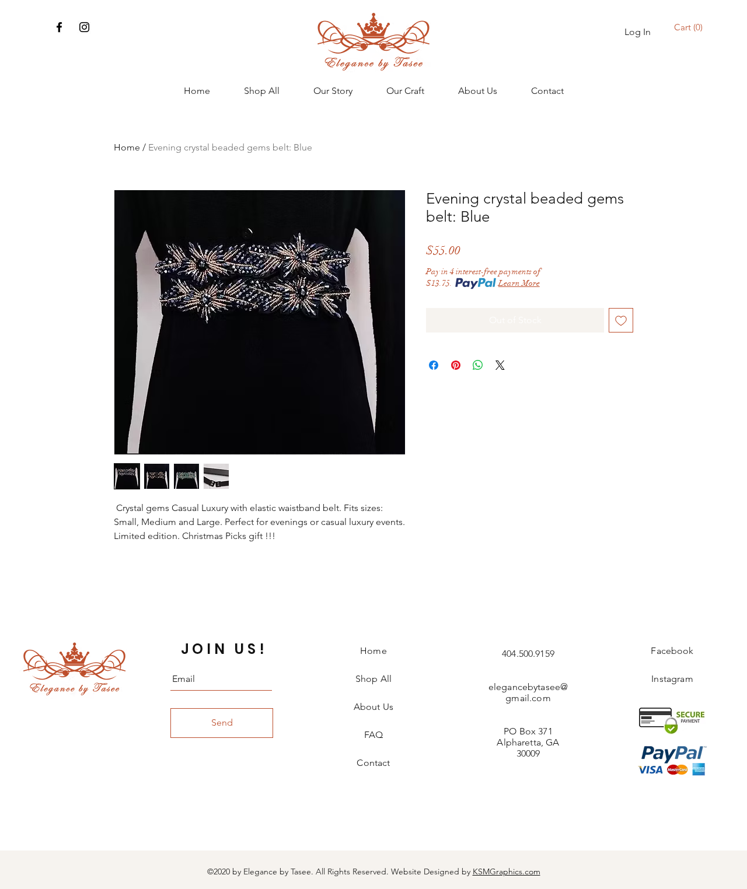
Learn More (519, 283)
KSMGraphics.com (506, 871)
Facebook (672, 650)
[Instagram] (84, 27)
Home (127, 147)
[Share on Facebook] (434, 365)
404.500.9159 (528, 653)
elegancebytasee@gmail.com (528, 692)
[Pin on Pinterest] (456, 365)
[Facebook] (59, 27)
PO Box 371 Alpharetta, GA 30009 (528, 742)
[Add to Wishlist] (621, 320)
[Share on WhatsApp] (478, 365)
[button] (690, 27)
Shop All (373, 678)
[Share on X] (500, 365)
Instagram (672, 678)
